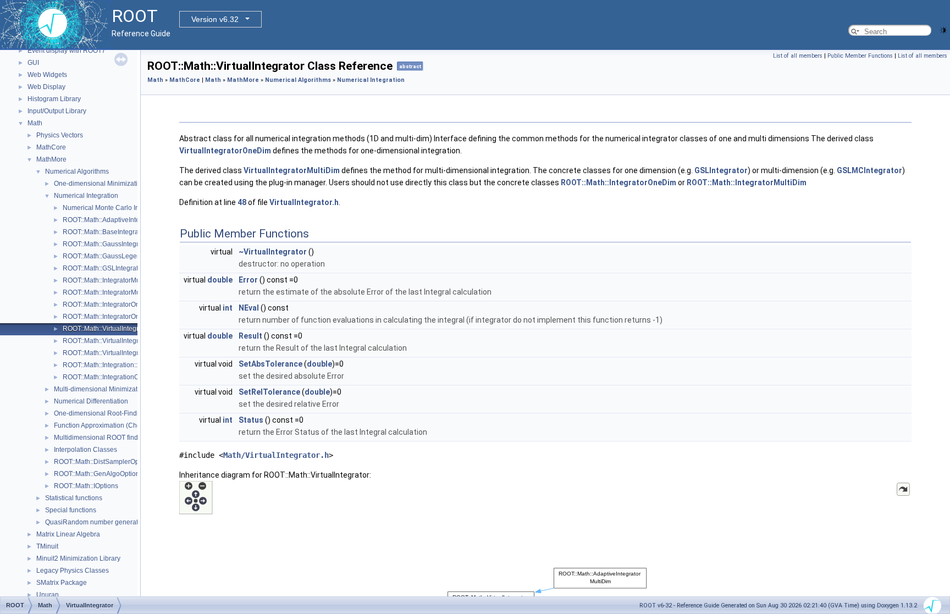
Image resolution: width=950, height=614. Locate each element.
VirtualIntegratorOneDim (225, 150)
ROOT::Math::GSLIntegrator (103, 268)
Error (248, 279)
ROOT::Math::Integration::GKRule (112, 365)
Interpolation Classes (85, 449)
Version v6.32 (215, 19)
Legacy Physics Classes (72, 570)
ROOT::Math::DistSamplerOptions (103, 462)
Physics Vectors (59, 135)
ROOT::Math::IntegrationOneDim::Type (119, 377)
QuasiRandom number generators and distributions (121, 522)
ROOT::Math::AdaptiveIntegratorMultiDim (123, 220)
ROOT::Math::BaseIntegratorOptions (116, 232)
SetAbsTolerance (270, 363)
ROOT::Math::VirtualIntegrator (106, 329)
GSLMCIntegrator (869, 170)
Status (251, 420)
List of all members (797, 55)
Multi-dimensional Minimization (100, 389)
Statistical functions (73, 498)
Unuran (47, 595)
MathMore (51, 159)
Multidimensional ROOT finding (100, 437)
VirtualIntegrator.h (304, 202)
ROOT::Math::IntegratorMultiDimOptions (121, 292)
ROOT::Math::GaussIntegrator (106, 244)
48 (242, 202)
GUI (33, 63)
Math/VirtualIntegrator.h (276, 455)
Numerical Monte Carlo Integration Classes (127, 208)
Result (250, 335)
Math (34, 123)
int (228, 307)
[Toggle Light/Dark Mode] (943, 29)
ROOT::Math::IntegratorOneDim (109, 304)
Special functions (70, 510)
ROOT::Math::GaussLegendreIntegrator (121, 256)
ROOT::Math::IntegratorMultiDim (110, 280)
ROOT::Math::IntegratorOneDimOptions (121, 316)
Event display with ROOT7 (66, 50)
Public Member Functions (860, 55)
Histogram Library (54, 99)
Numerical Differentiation (91, 401)
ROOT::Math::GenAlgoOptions (98, 474)
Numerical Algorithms (77, 171)
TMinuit (47, 546)
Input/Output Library (56, 111)
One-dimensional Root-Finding (100, 413)
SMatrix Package (61, 583)
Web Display (46, 87)
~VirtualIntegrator (273, 251)
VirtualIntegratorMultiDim (292, 170)
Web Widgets (47, 75)
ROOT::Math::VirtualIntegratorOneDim (119, 353)
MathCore (51, 147)
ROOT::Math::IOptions (86, 486)
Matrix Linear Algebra (68, 534)
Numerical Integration (86, 196)
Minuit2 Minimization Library (78, 558)
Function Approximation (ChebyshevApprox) (120, 425)
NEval (249, 307)
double (220, 279)
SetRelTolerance (269, 392)
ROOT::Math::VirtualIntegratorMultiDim (119, 341)
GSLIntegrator (721, 170)
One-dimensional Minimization (99, 183)
